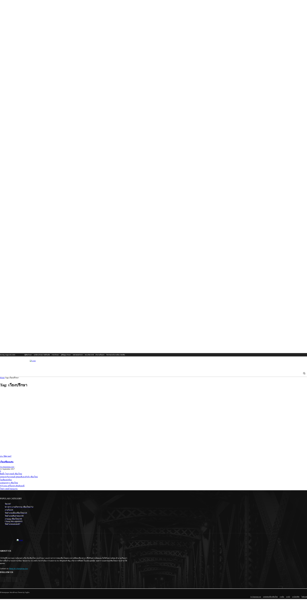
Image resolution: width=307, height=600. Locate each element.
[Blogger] (2, 579)
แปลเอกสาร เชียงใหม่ (9, 483)
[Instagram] (14, 579)
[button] (304, 373)
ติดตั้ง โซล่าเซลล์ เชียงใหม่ (11, 474)
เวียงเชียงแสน (6, 462)
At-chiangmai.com (7, 467)
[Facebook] (8, 579)
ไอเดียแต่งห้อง (6, 480)
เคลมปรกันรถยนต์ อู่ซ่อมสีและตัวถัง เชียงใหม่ (19, 477)
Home (2, 378)
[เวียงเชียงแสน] (39, 454)
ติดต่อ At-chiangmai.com (18, 568)
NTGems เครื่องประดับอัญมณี (12, 486)
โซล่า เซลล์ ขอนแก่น (9, 489)
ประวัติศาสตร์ (5, 456)
